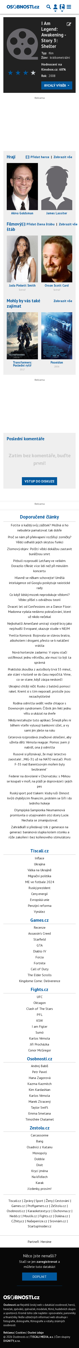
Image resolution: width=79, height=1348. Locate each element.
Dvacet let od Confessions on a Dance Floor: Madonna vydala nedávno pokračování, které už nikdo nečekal (39, 611)
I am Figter (39, 1026)
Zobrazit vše (63, 157)
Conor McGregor (39, 1050)
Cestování (62, 1201)
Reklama (8, 1332)
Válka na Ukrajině (39, 870)
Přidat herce (39, 157)
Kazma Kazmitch (39, 1084)
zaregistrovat (46, 1261)
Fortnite (40, 963)
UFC (40, 997)
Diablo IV (39, 951)
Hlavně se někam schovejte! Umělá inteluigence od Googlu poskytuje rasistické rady (39, 583)
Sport (39, 1201)
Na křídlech (40, 1177)
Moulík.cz (30, 1216)
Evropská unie (39, 900)
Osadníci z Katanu (39, 1147)
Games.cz (39, 920)
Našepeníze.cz (37, 1221)
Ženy (49, 1201)
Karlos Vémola (39, 1038)
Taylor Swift (39, 1107)
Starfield (39, 939)
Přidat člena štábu (40, 224)
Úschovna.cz (62, 1211)
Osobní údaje (36, 1332)
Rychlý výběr (55, 85)
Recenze (40, 927)
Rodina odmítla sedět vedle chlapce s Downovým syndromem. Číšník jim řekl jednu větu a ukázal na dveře (39, 708)
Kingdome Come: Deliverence (39, 981)
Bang (39, 1141)
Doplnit (39, 1276)
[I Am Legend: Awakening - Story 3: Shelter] (22, 44)
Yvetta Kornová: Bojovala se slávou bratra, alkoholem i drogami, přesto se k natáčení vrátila (39, 640)
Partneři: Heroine (39, 1241)
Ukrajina (39, 864)
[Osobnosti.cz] (23, 7)
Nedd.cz (15, 1216)
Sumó (40, 1032)
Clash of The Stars (39, 1008)
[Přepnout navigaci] (55, 7)
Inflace (39, 858)
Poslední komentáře (25, 439)
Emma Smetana (39, 1113)
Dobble (39, 1159)
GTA (40, 945)
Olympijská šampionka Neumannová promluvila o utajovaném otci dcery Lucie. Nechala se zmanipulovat (39, 815)
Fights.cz (39, 989)
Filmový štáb (14, 226)
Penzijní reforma (39, 905)
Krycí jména (39, 1171)
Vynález (39, 911)
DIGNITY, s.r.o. (11, 1341)
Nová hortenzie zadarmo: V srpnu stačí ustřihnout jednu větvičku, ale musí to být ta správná (39, 657)
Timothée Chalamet (39, 1119)
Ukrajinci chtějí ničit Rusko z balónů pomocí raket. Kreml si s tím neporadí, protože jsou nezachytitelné (39, 691)
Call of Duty (39, 969)
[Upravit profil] (69, 24)
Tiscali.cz (39, 851)
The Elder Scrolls (39, 975)
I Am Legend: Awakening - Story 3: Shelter (53, 35)
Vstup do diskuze (39, 481)
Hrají (11, 157)
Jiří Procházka (39, 1044)
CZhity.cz (17, 1221)
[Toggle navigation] (69, 7)
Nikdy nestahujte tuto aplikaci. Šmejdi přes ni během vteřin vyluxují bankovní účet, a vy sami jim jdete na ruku (39, 725)
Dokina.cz (61, 1216)
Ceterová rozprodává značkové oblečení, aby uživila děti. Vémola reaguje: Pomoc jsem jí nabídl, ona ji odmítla (39, 742)
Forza (39, 957)
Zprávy (28, 1201)
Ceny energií (39, 894)
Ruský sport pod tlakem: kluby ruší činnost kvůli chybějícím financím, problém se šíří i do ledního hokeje (39, 798)
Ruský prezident (39, 888)
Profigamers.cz (37, 1206)
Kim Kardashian (39, 1089)
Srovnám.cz (58, 1221)
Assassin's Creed (39, 933)
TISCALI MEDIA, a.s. (42, 1337)
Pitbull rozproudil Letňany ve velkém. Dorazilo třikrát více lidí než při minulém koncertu (39, 566)
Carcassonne (39, 1135)
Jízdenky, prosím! (39, 1188)
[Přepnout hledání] (48, 7)
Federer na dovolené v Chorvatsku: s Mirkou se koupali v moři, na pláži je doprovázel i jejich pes (39, 781)
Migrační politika (39, 876)
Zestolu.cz (40, 1128)
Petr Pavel (39, 1072)
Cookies (21, 1332)
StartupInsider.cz (39, 1226)
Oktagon (39, 1003)
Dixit (39, 1165)
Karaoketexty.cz (39, 1211)
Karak (40, 1183)
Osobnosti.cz (39, 1059)
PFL (40, 1014)
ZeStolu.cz (58, 1206)
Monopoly (39, 1153)
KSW (39, 1020)
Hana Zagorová (40, 1078)
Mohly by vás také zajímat (23, 303)
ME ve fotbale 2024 (39, 882)
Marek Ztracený (39, 1101)
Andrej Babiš (39, 1066)
